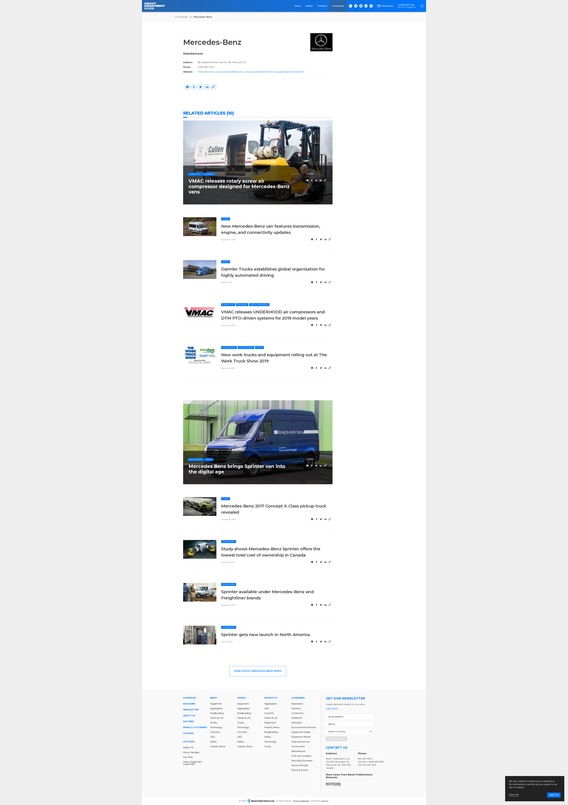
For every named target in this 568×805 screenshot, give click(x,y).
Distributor (296, 718)
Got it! (554, 795)
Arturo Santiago (191, 752)
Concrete (215, 732)
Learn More (332, 708)
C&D (212, 737)
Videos (309, 6)
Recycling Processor (302, 760)
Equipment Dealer (300, 732)
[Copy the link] (213, 87)
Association (297, 704)
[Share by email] (187, 87)
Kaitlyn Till (188, 747)
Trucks (226, 219)
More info (514, 794)
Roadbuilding (229, 541)
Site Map (188, 733)
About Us (189, 715)
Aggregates (216, 708)
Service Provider (299, 765)
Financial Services (300, 742)
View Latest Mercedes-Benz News (257, 671)
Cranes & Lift (194, 174)
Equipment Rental (300, 737)
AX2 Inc (325, 801)
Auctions (295, 708)
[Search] (422, 6)
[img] (200, 226)
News (298, 6)
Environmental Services (303, 727)
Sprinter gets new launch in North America (265, 634)
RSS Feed (188, 721)
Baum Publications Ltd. (263, 801)
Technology (216, 727)
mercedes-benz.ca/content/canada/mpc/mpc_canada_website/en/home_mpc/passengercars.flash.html (251, 72)
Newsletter (191, 709)
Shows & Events (246, 347)
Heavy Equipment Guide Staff (192, 763)
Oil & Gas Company (301, 756)
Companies (338, 6)
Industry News (229, 347)
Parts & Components (259, 305)
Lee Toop (188, 757)
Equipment (208, 174)
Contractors (297, 713)
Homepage (189, 698)
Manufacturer (298, 751)
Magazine (189, 704)
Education (296, 722)
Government (298, 746)
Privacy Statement (195, 727)
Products (322, 6)
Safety (213, 742)
